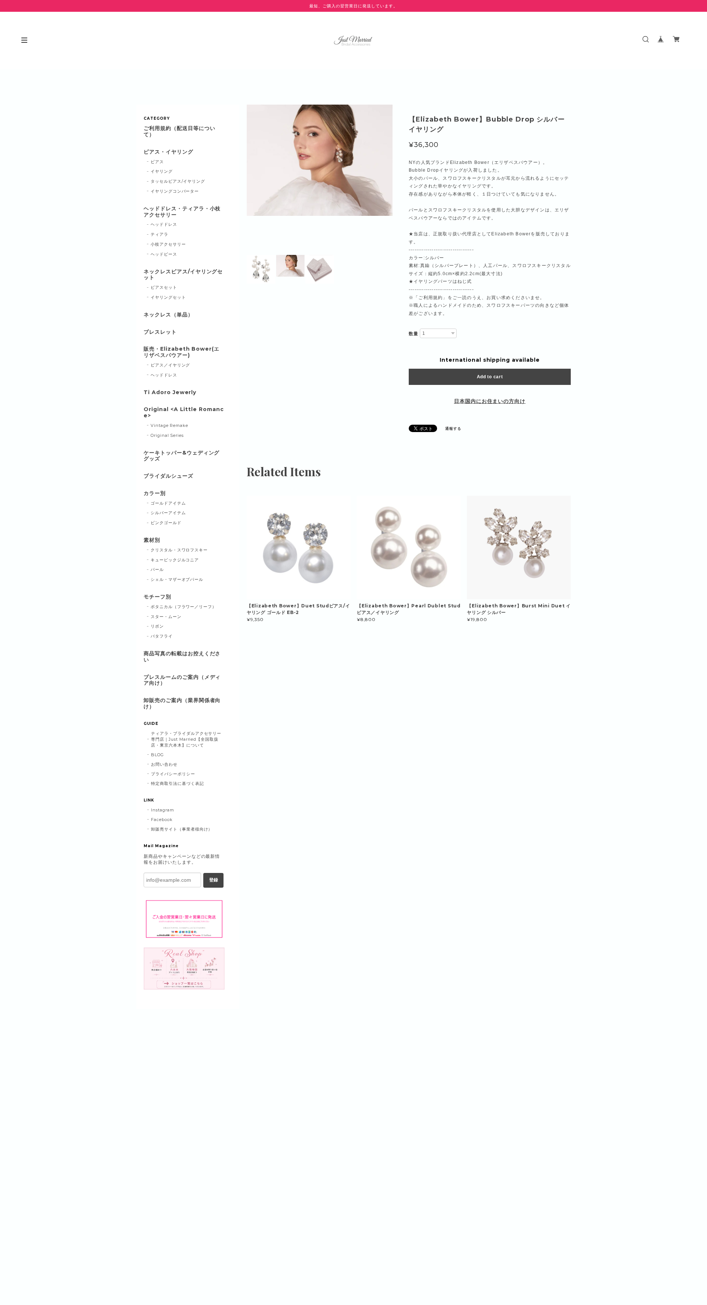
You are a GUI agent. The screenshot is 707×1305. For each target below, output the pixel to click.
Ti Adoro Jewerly (170, 392)
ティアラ (159, 234)
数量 (413, 333)
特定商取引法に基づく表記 (177, 783)
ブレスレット (160, 332)
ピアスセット (164, 287)
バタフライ (162, 636)
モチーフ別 (157, 597)
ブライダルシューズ (168, 476)
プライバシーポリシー (173, 773)
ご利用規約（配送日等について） (179, 131)
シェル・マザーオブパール (177, 579)
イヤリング (162, 171)
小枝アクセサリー (168, 244)
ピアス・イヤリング (168, 152)
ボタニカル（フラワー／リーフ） (184, 606)
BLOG (157, 754)
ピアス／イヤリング (170, 365)
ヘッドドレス (164, 224)
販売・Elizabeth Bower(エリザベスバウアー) (181, 352)
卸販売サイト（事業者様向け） (181, 829)
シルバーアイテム (168, 512)
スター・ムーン (166, 616)
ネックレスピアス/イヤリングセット (183, 275)
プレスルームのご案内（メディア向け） (182, 680)
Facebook (162, 819)
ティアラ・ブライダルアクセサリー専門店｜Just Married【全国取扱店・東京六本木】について (186, 739)
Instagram (162, 810)
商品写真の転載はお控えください (182, 656)
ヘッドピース (164, 254)
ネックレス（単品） (168, 315)
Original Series (167, 435)
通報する (453, 428)
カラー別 (155, 493)
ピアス (157, 161)
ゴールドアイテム (168, 503)
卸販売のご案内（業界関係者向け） (182, 703)
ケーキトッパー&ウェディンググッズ (181, 456)
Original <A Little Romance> (184, 412)
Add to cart (490, 376)
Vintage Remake (169, 425)
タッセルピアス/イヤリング (178, 181)
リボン (157, 626)
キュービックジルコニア (175, 559)
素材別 (152, 540)
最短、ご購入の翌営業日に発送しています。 (353, 6)
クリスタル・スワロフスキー (179, 549)
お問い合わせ (164, 764)
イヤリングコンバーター (175, 191)
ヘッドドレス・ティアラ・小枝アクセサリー (182, 212)
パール (157, 569)
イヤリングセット (168, 297)
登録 (213, 880)
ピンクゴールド (166, 522)
